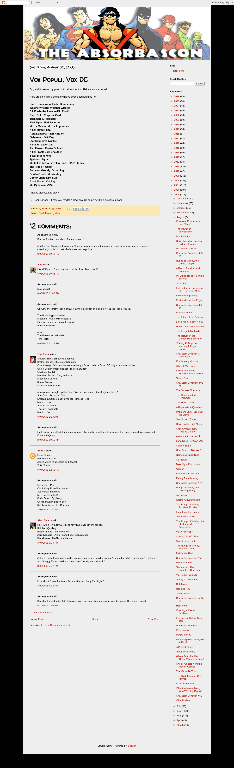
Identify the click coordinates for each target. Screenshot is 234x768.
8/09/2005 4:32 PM (47, 585)
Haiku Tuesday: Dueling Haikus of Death (189, 242)
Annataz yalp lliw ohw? (188, 473)
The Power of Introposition (184, 230)
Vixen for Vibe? (184, 531)
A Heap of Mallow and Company (188, 269)
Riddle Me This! (184, 553)
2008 (177, 180)
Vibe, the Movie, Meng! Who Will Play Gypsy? (189, 689)
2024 (177, 105)
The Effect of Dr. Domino (189, 317)
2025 (177, 101)
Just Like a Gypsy (185, 651)
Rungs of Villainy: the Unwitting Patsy (187, 489)
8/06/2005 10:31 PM (48, 273)
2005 (177, 194)
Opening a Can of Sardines (185, 612)
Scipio (41, 264)
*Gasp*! (180, 469)
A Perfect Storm (184, 647)
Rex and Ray (183, 588)
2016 (177, 143)
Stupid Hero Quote (186, 419)
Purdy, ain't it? (183, 634)
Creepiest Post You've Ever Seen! (188, 222)
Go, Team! (181, 459)
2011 (177, 166)
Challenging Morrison (187, 361)
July (179, 706)
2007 (177, 185)
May (179, 715)
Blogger (131, 745)
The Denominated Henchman (186, 396)
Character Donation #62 (189, 695)
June (180, 711)
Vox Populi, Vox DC (186, 574)
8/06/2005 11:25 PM (48, 343)
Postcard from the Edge (189, 300)
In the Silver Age (185, 683)
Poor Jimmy (182, 630)
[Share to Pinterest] (87, 209)
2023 (177, 110)
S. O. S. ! (181, 283)
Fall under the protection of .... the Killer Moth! (189, 289)
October (181, 207)
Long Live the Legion (187, 512)
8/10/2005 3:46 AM (47, 605)
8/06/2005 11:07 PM (48, 293)
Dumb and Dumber (186, 625)
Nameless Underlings (187, 454)
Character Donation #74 (189, 483)
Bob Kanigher (183, 236)
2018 (177, 133)
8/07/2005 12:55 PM (48, 469)
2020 (177, 124)
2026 (177, 96)
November (183, 203)
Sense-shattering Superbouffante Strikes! (190, 372)
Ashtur (41, 450)
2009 (177, 175)
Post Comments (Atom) (57, 625)
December (183, 198)
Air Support (182, 495)
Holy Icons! (182, 605)
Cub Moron (182, 584)
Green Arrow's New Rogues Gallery (186, 430)
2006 (177, 189)
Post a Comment (43, 612)
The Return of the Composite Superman (189, 337)
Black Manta (45, 213)
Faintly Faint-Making (187, 478)
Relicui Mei (179, 70)
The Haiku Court (185, 402)
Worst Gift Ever (184, 562)
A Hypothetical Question (189, 407)
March (180, 725)
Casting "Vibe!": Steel (187, 536)
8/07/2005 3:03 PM (47, 542)
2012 (177, 161)
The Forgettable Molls (188, 331)
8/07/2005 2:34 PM (47, 509)
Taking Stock (183, 593)
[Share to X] (81, 209)
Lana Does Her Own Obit (189, 440)
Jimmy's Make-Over (187, 579)
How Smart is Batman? (188, 450)
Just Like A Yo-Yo (185, 516)
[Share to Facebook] (84, 209)
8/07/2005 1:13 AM (47, 416)
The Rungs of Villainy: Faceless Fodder (188, 506)
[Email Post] (68, 209)
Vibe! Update (183, 700)
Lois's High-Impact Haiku (189, 321)
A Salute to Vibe (184, 312)
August (181, 217)
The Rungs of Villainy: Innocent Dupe (188, 547)
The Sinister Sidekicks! (188, 390)
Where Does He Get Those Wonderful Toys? (190, 657)
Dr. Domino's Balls (186, 248)
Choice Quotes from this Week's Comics (189, 665)
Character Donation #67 (189, 558)
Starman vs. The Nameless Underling (188, 568)
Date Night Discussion (188, 464)
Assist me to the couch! (188, 436)
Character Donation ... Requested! (188, 355)
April (179, 720)
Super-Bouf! (182, 378)
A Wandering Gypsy (186, 295)
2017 (177, 138)
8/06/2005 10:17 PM (48, 253)
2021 (177, 119)
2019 (177, 129)
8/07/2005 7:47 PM (47, 566)
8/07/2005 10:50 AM (48, 439)
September (183, 212)
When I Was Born (185, 366)
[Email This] (74, 209)
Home (95, 619)
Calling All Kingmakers (188, 499)
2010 (177, 171)
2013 (177, 157)
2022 (177, 115)
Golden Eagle (183, 445)
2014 (177, 152)
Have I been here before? (190, 326)
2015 (177, 147)
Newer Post (36, 619)
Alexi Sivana (44, 520)
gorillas (56, 213)
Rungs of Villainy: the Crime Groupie (187, 262)
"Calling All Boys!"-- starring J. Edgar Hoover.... (186, 346)
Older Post (153, 619)
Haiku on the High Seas (189, 424)
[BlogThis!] (77, 209)
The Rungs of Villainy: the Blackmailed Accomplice (190, 524)
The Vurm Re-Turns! (187, 671)
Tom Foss (43, 354)
